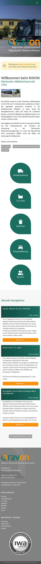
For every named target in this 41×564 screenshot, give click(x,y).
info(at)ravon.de (10, 477)
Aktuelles (4, 506)
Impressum (4, 521)
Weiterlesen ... (20, 340)
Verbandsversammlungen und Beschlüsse (26, 146)
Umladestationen (20, 175)
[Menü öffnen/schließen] (37, 3)
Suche (3, 510)
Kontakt (3, 528)
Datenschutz (5, 524)
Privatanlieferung (20, 252)
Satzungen (5, 150)
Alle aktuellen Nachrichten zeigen (20, 436)
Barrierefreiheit (6, 526)
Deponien (20, 226)
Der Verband (6, 146)
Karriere (20, 277)
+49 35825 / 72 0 (11, 475)
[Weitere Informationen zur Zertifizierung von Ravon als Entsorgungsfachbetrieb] (20, 543)
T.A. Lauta (20, 201)
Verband (3, 496)
